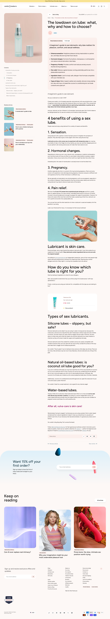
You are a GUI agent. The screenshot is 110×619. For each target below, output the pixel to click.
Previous (54, 443)
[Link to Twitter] (68, 613)
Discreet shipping (87, 575)
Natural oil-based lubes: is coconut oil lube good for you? (19, 93)
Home (49, 17)
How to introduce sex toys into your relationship (23, 143)
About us (63, 6)
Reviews (67, 579)
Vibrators (31, 6)
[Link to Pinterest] (60, 613)
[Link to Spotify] (72, 613)
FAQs (84, 577)
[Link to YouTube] (64, 613)
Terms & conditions (87, 579)
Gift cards (50, 575)
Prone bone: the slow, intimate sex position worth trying (87, 553)
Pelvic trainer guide (52, 583)
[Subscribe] (94, 467)
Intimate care (53, 6)
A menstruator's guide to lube (23, 111)
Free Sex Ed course (52, 589)
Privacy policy (86, 581)
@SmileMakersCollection (58, 427)
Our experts (68, 572)
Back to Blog (56, 14)
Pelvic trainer (42, 6)
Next (92, 443)
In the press (68, 577)
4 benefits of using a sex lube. (12, 70)
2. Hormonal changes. (11, 75)
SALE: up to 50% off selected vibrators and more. (55, 1)
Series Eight (9, 613)
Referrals (67, 585)
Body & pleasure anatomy (56, 40)
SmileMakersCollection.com (65, 430)
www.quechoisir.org (60, 257)
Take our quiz (74, 6)
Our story (67, 570)
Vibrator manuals (69, 575)
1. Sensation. (9, 73)
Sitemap (85, 583)
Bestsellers (50, 573)
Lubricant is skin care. (11, 83)
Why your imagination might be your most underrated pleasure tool (53, 556)
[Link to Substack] (56, 613)
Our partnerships (69, 573)
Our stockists (68, 581)
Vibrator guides (51, 581)
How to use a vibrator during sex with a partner (24, 128)
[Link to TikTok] (49, 613)
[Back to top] (101, 569)
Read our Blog (51, 587)
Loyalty (67, 587)
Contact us (85, 572)
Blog (53, 17)
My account (85, 570)
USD (94, 6)
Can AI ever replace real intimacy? (17, 552)
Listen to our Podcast (53, 585)
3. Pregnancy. (9, 78)
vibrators (78, 428)
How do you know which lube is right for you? (16, 85)
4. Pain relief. (9, 80)
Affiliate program (69, 583)
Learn (49, 579)
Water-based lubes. (10, 95)
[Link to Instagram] (53, 613)
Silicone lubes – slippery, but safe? (14, 90)
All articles (100, 500)
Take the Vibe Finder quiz (71, 590)
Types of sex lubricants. (11, 88)
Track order (85, 573)
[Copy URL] (83, 436)
